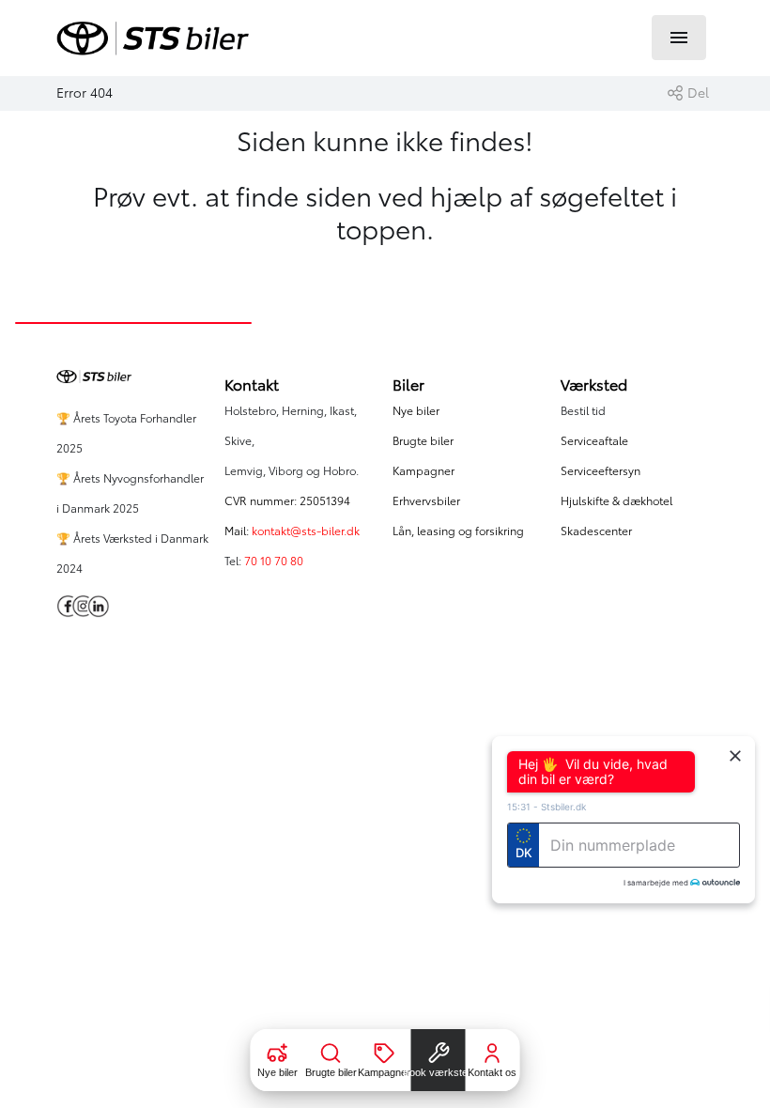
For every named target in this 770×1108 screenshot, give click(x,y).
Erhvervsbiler (426, 501)
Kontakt (251, 385)
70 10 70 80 (275, 561)
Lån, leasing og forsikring (458, 531)
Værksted (594, 385)
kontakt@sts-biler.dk (306, 531)
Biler (408, 385)
